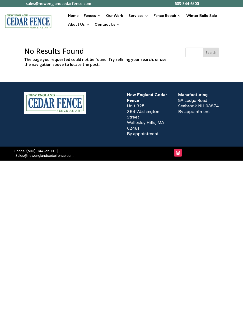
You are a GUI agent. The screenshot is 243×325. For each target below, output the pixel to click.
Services (136, 15)
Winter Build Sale (201, 15)
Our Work (114, 15)
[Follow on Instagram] (178, 153)
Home (73, 15)
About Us (76, 24)
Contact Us (105, 24)
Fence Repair (165, 15)
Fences (90, 15)
